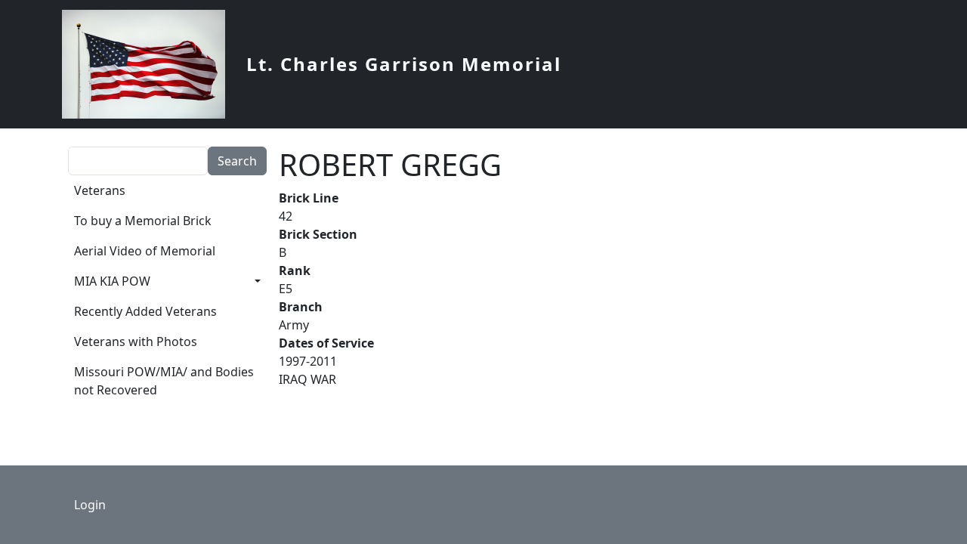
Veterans (99, 190)
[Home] (149, 64)
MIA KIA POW (112, 281)
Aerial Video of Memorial (144, 251)
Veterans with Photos (135, 341)
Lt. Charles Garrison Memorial (403, 63)
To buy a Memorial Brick (143, 220)
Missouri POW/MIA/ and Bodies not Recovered (164, 380)
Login (90, 504)
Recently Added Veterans (145, 311)
